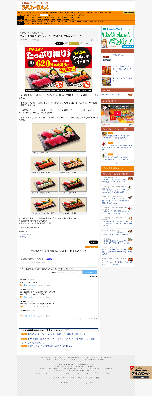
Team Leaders (72, 368)
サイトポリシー (56, 378)
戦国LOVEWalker (111, 373)
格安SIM (29, 15)
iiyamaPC (39, 17)
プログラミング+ (70, 15)
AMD (33, 19)
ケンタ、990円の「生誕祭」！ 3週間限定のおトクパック (122, 69)
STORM (102, 359)
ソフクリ (104, 21)
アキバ (82, 12)
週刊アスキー (52, 15)
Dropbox (59, 21)
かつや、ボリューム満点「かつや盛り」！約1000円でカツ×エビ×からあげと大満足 (117, 252)
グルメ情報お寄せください (114, 168)
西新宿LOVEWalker (70, 373)
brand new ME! (85, 364)
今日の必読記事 (56, 370)
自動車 (61, 12)
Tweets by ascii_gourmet (109, 164)
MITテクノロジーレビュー (92, 370)
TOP (42, 357)
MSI (59, 17)
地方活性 (81, 15)
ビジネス (32, 12)
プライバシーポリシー (69, 378)
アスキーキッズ (21, 15)
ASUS (65, 17)
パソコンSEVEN (52, 17)
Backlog (72, 21)
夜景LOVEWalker (80, 373)
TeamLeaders (60, 15)
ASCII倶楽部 (129, 13)
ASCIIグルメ (35, 7)
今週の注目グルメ (119, 55)
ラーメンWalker (40, 373)
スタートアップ (94, 12)
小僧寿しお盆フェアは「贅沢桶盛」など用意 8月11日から (50, 346)
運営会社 (80, 378)
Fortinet (79, 21)
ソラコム (53, 21)
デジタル (45, 12)
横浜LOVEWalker (60, 373)
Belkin (72, 19)
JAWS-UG (54, 362)
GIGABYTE (46, 19)
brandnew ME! (53, 24)
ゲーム (101, 12)
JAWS (27, 21)
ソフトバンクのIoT (98, 21)
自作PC (73, 12)
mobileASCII (82, 370)
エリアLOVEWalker (50, 373)
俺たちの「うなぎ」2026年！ (112, 94)
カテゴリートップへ (91, 247)
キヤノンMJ (33, 23)
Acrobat (33, 21)
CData (65, 21)
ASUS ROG (40, 19)
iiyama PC (70, 359)
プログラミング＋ (81, 368)
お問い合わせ (88, 378)
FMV (27, 17)
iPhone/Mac (53, 12)
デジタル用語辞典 (73, 370)
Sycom (46, 17)
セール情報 (108, 12)
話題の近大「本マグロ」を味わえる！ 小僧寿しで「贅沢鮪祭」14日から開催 (56, 334)
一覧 (66, 43)
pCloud (59, 23)
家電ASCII (36, 15)
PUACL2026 (87, 15)
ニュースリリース (26, 234)
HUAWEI (59, 19)
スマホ (87, 12)
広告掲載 (96, 378)
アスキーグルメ (44, 15)
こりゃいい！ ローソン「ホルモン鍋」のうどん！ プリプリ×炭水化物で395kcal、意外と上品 (115, 201)
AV (78, 12)
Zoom (91, 21)
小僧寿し (23, 237)
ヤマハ (85, 21)
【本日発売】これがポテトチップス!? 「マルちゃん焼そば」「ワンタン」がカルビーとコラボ (117, 224)
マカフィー (27, 23)
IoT (28, 12)
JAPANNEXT (40, 24)
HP (72, 17)
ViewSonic (66, 19)
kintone (40, 21)
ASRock (53, 19)
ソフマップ (46, 23)
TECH (39, 12)
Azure (46, 21)
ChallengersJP (95, 15)
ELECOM (27, 19)
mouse (33, 17)
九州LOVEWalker (90, 373)
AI (24, 12)
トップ (20, 12)
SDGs (76, 15)
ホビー (67, 12)
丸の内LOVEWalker (101, 373)
